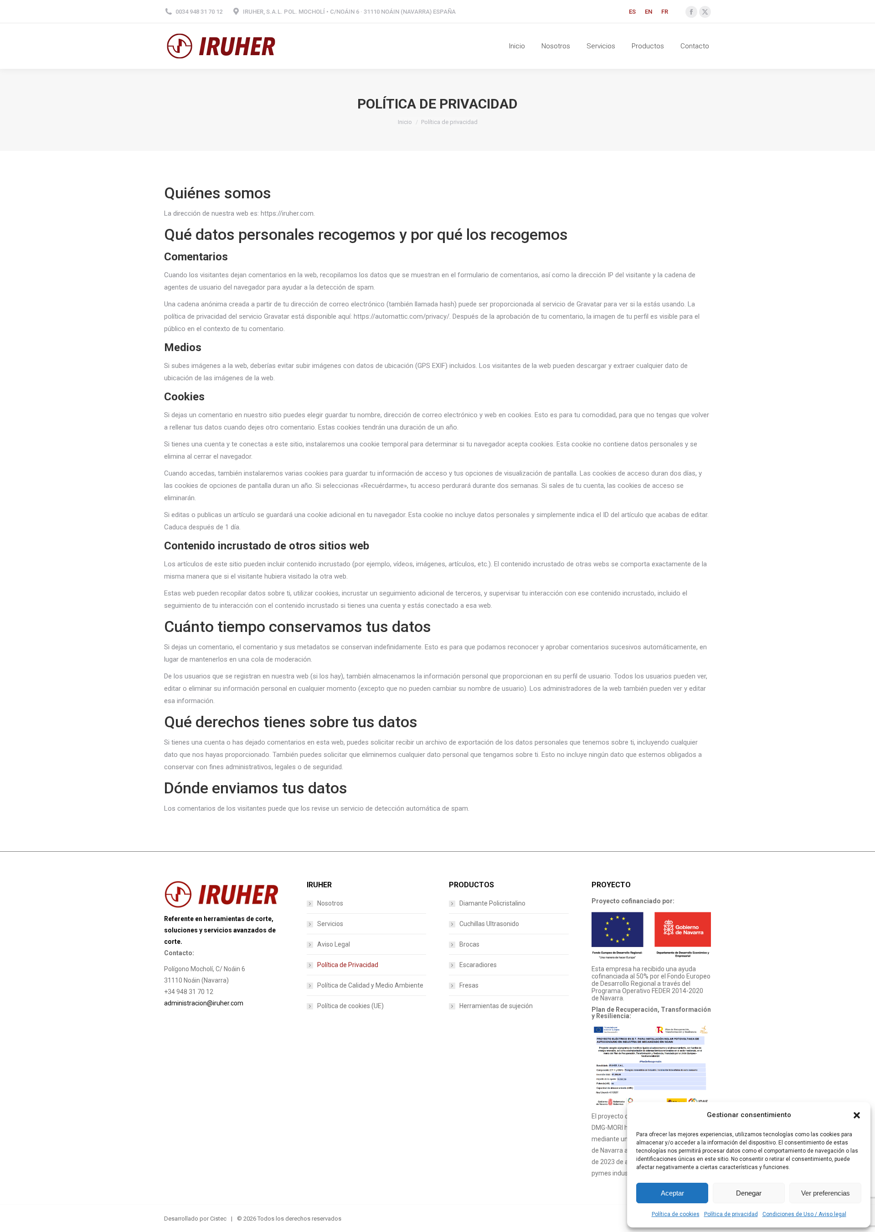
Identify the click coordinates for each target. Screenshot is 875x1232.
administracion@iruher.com (203, 1003)
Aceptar (672, 1193)
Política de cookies (676, 1214)
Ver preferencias (825, 1193)
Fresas (469, 985)
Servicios (330, 923)
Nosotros (330, 903)
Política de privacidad (731, 1214)
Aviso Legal (333, 944)
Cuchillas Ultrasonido (489, 923)
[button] (856, 1115)
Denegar (749, 1193)
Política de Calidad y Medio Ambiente (370, 985)
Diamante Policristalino (492, 903)
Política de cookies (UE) (350, 1005)
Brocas (469, 944)
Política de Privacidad (347, 964)
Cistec (218, 1218)
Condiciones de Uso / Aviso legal (804, 1214)
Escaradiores (478, 964)
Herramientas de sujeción (496, 1005)
